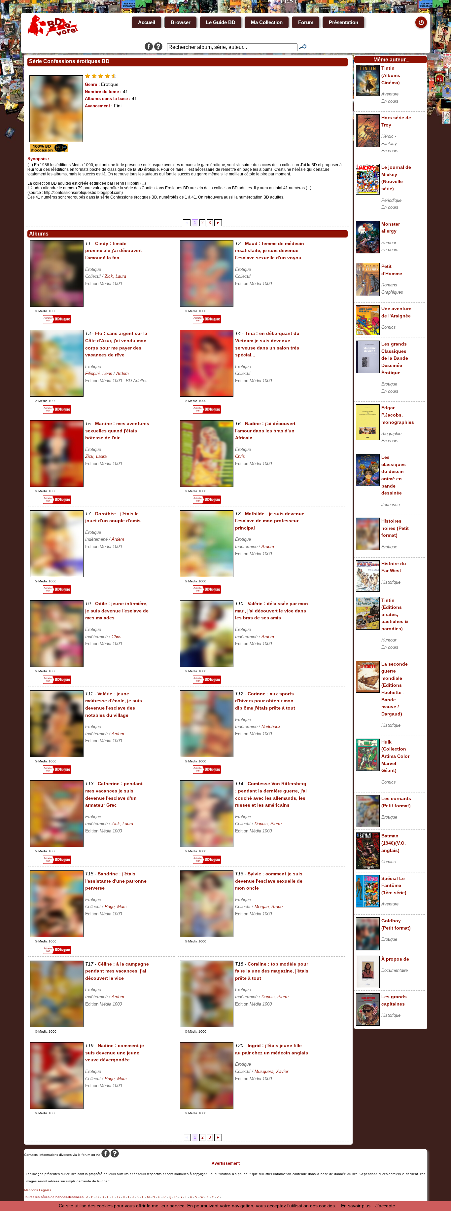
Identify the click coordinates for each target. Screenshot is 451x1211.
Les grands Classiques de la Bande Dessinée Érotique (394, 358)
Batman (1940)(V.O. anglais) (393, 843)
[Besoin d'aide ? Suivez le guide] (158, 47)
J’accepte (385, 1205)
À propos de (395, 959)
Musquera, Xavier (271, 1071)
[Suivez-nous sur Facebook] (149, 47)
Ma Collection (267, 22)
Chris (240, 456)
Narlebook (271, 726)
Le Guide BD (220, 22)
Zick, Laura (115, 276)
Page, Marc (116, 906)
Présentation (343, 22)
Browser (181, 22)
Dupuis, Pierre (268, 823)
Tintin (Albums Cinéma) (390, 75)
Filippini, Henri (98, 373)
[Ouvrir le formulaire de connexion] (421, 22)
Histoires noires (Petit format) (395, 528)
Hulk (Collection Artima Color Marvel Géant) (395, 756)
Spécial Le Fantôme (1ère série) (393, 885)
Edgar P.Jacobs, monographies (397, 414)
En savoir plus (355, 1205)
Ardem (122, 373)
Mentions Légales (37, 1190)
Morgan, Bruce (269, 906)
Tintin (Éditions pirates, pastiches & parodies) (394, 614)
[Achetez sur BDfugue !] (57, 321)
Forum (305, 22)
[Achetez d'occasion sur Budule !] (48, 150)
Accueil (146, 22)
